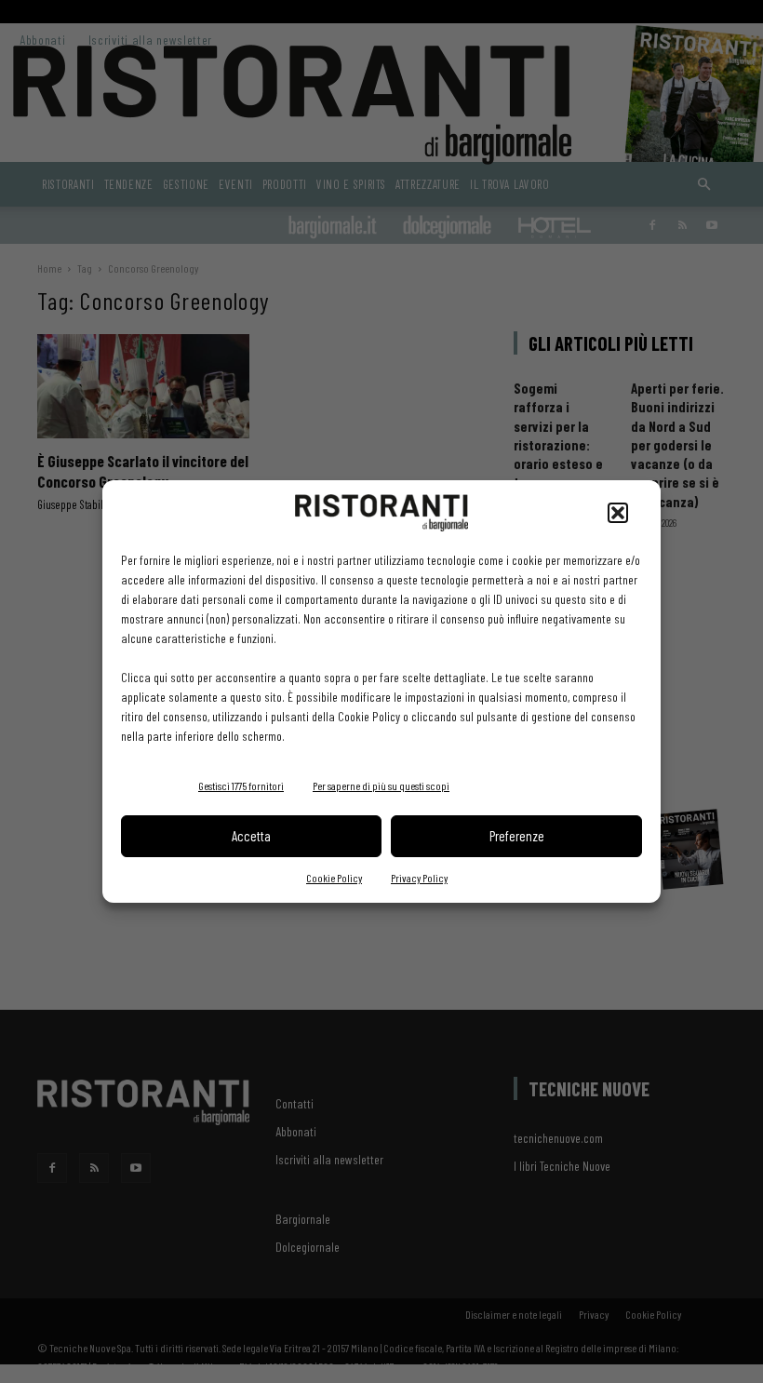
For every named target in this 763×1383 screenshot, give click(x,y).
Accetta (251, 835)
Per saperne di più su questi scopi (381, 785)
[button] (618, 513)
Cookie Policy (334, 877)
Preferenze (516, 835)
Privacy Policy (419, 877)
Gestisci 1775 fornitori (241, 785)
